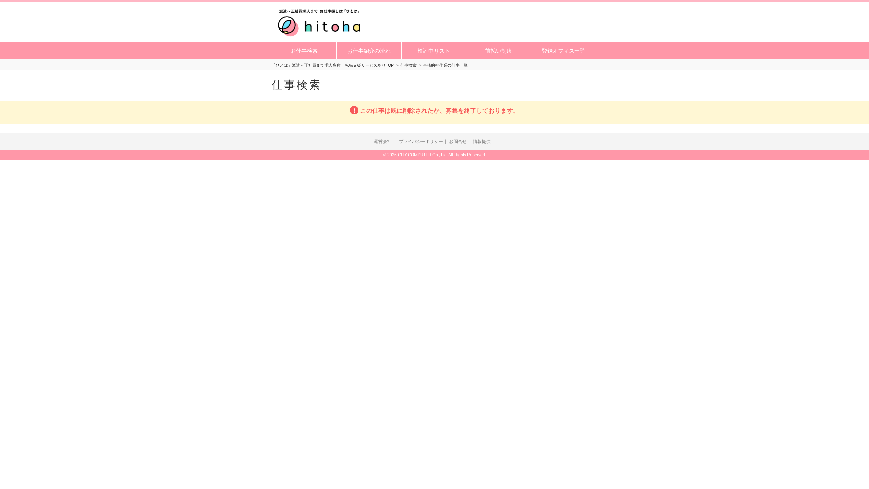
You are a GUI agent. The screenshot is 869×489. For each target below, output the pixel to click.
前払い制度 (498, 51)
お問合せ (458, 141)
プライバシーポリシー (421, 141)
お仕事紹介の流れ (369, 51)
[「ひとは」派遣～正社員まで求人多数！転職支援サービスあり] (319, 21)
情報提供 (482, 141)
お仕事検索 (304, 51)
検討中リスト (434, 51)
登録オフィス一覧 (563, 51)
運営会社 (382, 141)
